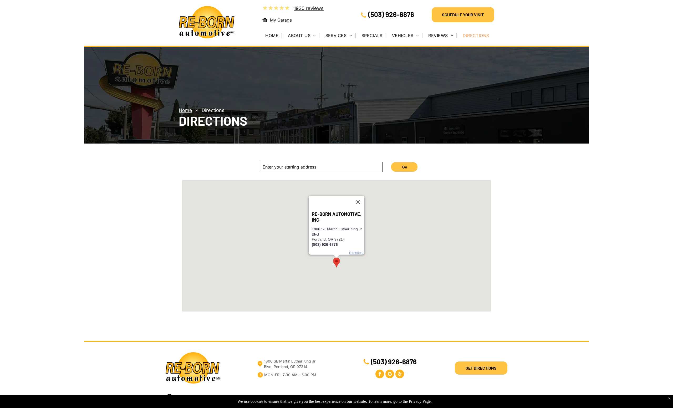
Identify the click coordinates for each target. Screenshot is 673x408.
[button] (336, 262)
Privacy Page (420, 401)
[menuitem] (274, 35)
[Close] (358, 202)
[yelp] (399, 375)
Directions (356, 253)
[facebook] (379, 375)
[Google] (389, 375)
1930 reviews (309, 8)
